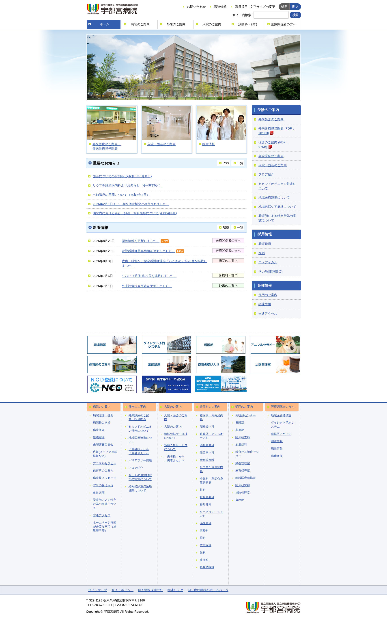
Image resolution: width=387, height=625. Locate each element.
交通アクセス (267, 313)
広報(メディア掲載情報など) (105, 454)
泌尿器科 (205, 523)
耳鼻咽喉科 (207, 567)
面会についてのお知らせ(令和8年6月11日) (122, 176)
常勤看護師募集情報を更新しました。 (148, 251)
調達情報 (220, 7)
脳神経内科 (207, 426)
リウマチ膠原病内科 (211, 469)
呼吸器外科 (207, 497)
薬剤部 (239, 430)
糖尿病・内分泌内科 (211, 417)
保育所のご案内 (103, 470)
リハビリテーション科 (211, 514)
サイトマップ (97, 590)
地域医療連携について (274, 197)
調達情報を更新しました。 (140, 241)
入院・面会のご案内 (272, 165)
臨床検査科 (242, 437)
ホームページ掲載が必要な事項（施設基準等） (104, 526)
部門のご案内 (267, 295)
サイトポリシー (122, 590)
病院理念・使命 (103, 415)
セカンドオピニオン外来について (140, 428)
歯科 (203, 537)
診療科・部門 (247, 24)
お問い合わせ (196, 7)
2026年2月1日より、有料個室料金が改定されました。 (131, 204)
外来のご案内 (176, 24)
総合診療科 (207, 460)
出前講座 (99, 492)
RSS (226, 163)
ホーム (104, 24)
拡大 (295, 6)
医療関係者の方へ (283, 24)
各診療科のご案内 (271, 156)
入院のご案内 (211, 24)
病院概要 (99, 430)
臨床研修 (277, 456)
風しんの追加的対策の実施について (140, 477)
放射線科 (205, 545)
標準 (284, 6)
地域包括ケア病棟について (277, 206)
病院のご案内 (140, 24)
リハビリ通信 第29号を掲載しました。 (149, 276)
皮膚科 (204, 560)
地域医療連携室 (245, 478)
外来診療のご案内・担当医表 (139, 417)
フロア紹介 (266, 174)
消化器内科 (207, 445)
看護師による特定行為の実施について (104, 503)
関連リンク (175, 590)
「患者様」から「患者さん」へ (139, 451)
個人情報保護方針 (150, 590)
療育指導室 (242, 470)
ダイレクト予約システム (282, 424)
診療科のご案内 (210, 406)
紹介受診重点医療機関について (140, 488)
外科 (203, 489)
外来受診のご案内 (271, 119)
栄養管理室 (242, 463)
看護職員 (264, 244)
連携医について (281, 434)
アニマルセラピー (104, 463)
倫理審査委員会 (103, 444)
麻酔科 (204, 530)
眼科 (203, 552)
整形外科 (205, 504)
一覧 (240, 163)
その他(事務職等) (270, 271)
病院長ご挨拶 (101, 422)
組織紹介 (99, 437)
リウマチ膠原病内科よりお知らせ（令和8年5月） (127, 185)
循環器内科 (207, 452)
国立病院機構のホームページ (208, 590)
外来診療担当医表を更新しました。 (147, 286)
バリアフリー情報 (140, 460)
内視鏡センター (245, 415)
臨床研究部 (242, 485)
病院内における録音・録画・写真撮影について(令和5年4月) (135, 213)
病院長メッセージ (104, 478)
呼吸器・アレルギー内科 (211, 436)
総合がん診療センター (247, 454)
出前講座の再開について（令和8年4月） (121, 195)
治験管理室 (242, 492)
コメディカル (267, 262)
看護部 (239, 422)
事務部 (239, 500)
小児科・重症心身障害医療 (211, 480)
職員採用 (241, 7)
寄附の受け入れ (103, 485)
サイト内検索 (241, 15)
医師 (261, 253)
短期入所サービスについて (175, 447)
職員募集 (277, 448)
